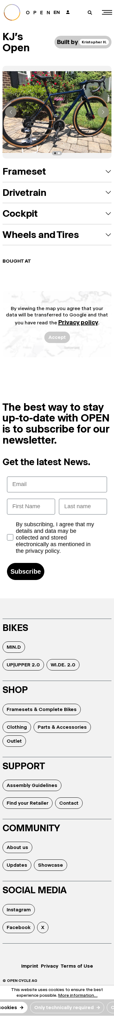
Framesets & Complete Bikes (42, 709)
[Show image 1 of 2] (55, 153)
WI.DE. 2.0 (63, 665)
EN (57, 12)
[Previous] (10, 112)
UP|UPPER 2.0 (23, 665)
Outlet (14, 741)
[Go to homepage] (27, 12)
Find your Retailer (27, 803)
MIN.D (14, 647)
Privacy (49, 966)
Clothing (17, 727)
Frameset (24, 171)
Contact (69, 803)
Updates (17, 865)
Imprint (29, 966)
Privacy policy (78, 322)
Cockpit (20, 213)
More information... (78, 995)
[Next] (103, 112)
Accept (57, 337)
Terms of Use (77, 966)
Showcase (50, 865)
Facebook (18, 927)
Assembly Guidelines (32, 785)
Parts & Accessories (62, 727)
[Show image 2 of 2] (59, 153)
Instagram (19, 910)
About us (17, 847)
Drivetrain (24, 192)
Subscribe (25, 571)
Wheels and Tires (41, 234)
